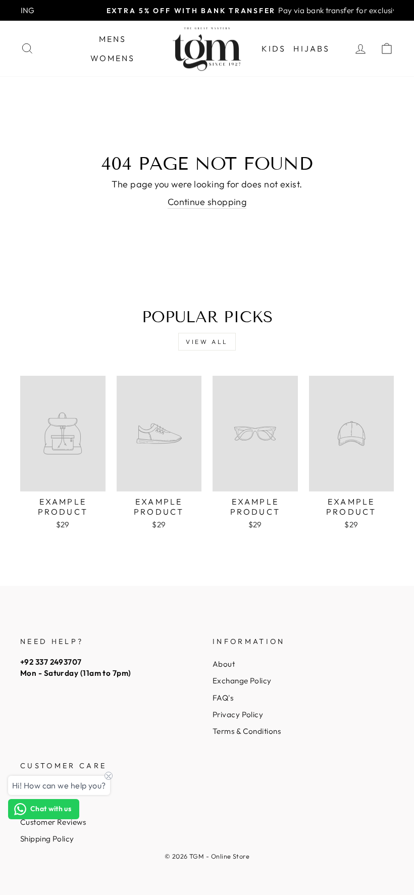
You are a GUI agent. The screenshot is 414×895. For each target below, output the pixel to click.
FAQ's (223, 698)
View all (207, 341)
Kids (274, 48)
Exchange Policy (242, 680)
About (224, 664)
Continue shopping (207, 202)
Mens (113, 39)
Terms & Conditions (247, 731)
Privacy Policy (238, 714)
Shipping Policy (47, 838)
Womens (112, 58)
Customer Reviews (53, 822)
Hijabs (311, 48)
